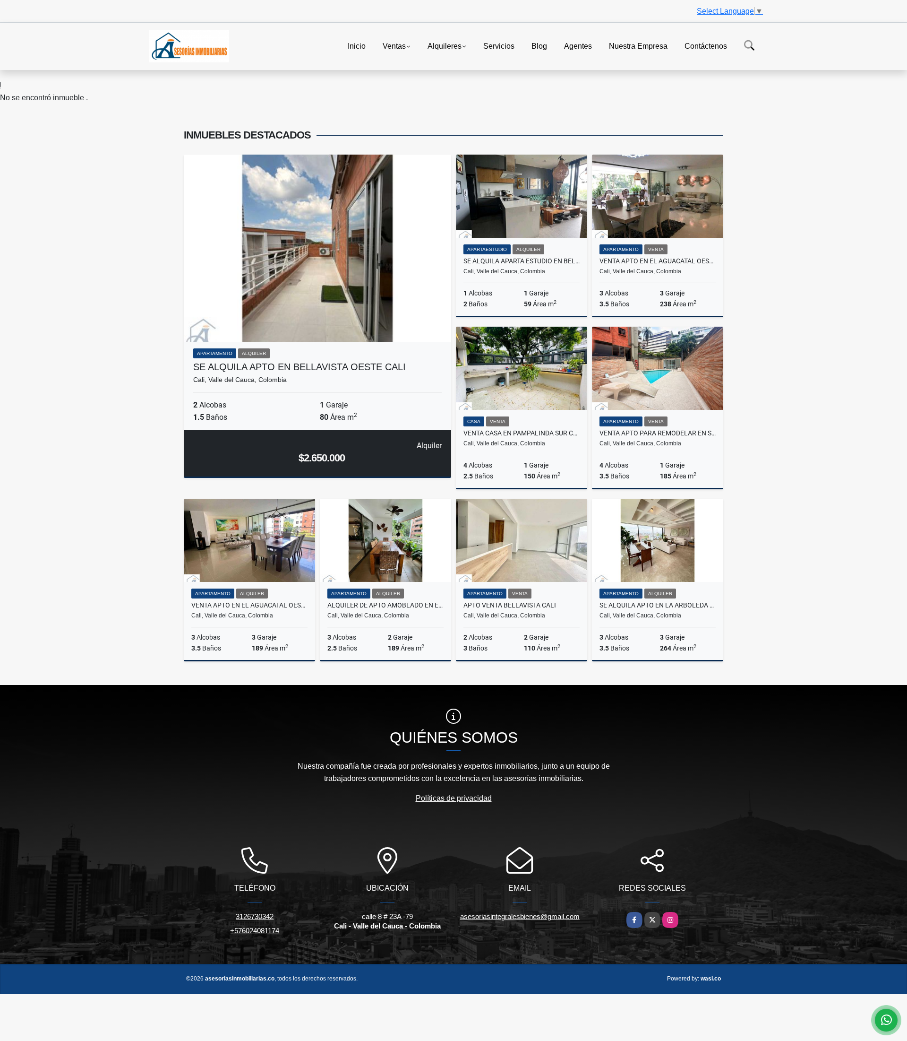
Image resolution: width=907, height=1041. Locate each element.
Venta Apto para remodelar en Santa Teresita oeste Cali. (657, 433)
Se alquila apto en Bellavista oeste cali (299, 367)
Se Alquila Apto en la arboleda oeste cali (657, 605)
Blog (539, 46)
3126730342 (255, 916)
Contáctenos (706, 46)
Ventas (394, 46)
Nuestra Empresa (638, 46)
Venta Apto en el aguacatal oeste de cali (249, 605)
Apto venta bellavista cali (509, 605)
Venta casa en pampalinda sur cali (521, 433)
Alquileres (445, 46)
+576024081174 (254, 931)
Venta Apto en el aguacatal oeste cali (657, 261)
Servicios (498, 46)
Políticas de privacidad (454, 798)
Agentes (578, 46)
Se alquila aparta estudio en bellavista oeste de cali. (521, 261)
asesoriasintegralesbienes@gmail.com (520, 916)
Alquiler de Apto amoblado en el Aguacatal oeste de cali (385, 605)
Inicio (357, 46)
